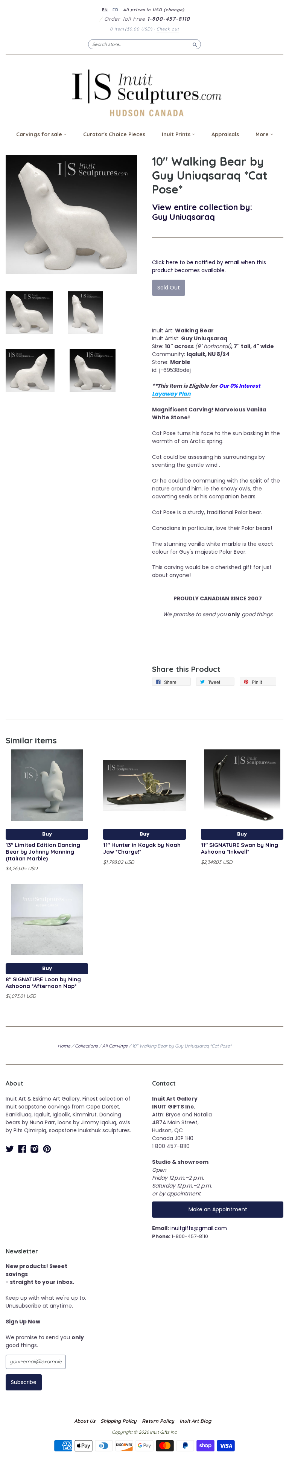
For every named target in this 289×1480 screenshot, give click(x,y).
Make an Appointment (218, 1209)
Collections (86, 1046)
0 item (131, 29)
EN (105, 9)
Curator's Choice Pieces (114, 134)
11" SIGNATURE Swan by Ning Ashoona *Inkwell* (239, 848)
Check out (168, 29)
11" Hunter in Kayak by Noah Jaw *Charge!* (142, 848)
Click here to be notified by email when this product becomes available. (209, 266)
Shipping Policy (118, 1421)
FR (116, 9)
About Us (84, 1421)
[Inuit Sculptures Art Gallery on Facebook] (22, 1149)
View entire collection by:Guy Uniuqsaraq (202, 212)
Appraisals (225, 134)
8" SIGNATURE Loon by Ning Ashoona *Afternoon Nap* (43, 983)
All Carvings (115, 1046)
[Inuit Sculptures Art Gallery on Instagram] (34, 1149)
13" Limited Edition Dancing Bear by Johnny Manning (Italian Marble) (43, 851)
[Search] (195, 44)
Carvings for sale (40, 134)
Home (64, 1046)
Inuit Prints (177, 134)
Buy (47, 833)
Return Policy (158, 1421)
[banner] (144, 93)
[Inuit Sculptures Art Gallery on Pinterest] (47, 1149)
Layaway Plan (171, 393)
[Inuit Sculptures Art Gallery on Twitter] (10, 1149)
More (263, 134)
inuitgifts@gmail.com (198, 1228)
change (174, 9)
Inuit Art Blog (195, 1421)
